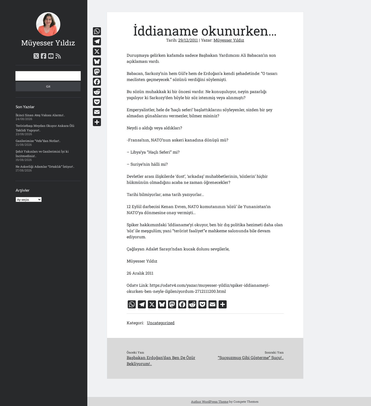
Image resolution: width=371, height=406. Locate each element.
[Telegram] (97, 41)
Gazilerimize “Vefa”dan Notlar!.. (38, 141)
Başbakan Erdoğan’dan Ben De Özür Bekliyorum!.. (161, 360)
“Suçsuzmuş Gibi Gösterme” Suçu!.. (251, 357)
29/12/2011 (188, 40)
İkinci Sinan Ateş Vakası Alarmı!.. (40, 115)
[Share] (97, 122)
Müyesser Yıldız (48, 42)
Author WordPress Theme (209, 401)
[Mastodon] (97, 72)
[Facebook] (97, 82)
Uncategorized (161, 322)
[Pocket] (97, 102)
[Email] (97, 112)
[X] (97, 51)
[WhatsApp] (97, 31)
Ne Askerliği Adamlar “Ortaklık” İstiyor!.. (45, 166)
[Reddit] (97, 92)
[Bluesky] (97, 61)
